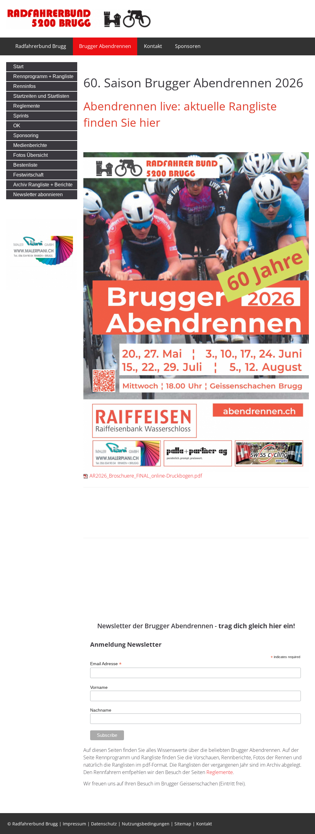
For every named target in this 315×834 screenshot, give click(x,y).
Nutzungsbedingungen (145, 824)
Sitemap (182, 824)
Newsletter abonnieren (38, 194)
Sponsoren (188, 46)
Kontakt (153, 46)
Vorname (99, 687)
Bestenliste (25, 165)
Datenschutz (104, 824)
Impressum (74, 824)
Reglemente (219, 772)
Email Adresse (106, 664)
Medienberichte (30, 145)
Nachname (100, 710)
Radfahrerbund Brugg (40, 46)
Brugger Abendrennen (105, 46)
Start (18, 66)
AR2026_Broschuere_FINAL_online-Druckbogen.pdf (146, 475)
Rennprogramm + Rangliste (43, 76)
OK (16, 125)
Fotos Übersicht (30, 155)
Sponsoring (25, 135)
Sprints (21, 115)
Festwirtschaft (28, 174)
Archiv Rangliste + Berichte (43, 184)
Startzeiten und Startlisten (41, 96)
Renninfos (24, 86)
